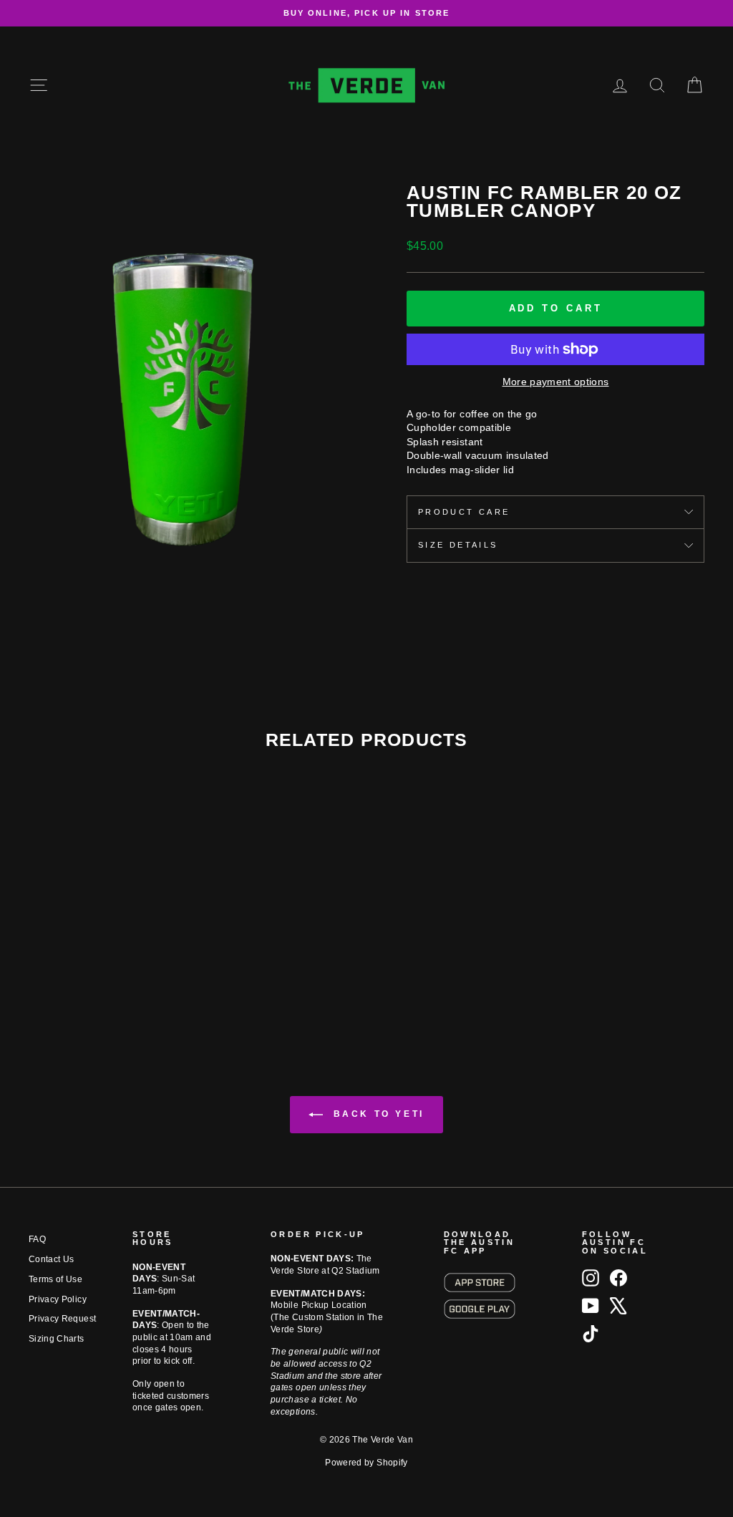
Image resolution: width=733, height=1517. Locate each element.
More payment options (556, 381)
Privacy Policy (58, 1299)
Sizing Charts (56, 1339)
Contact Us (51, 1259)
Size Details (457, 545)
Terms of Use (55, 1279)
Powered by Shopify (366, 1463)
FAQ (37, 1239)
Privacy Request (62, 1319)
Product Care (464, 512)
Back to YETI (376, 1114)
